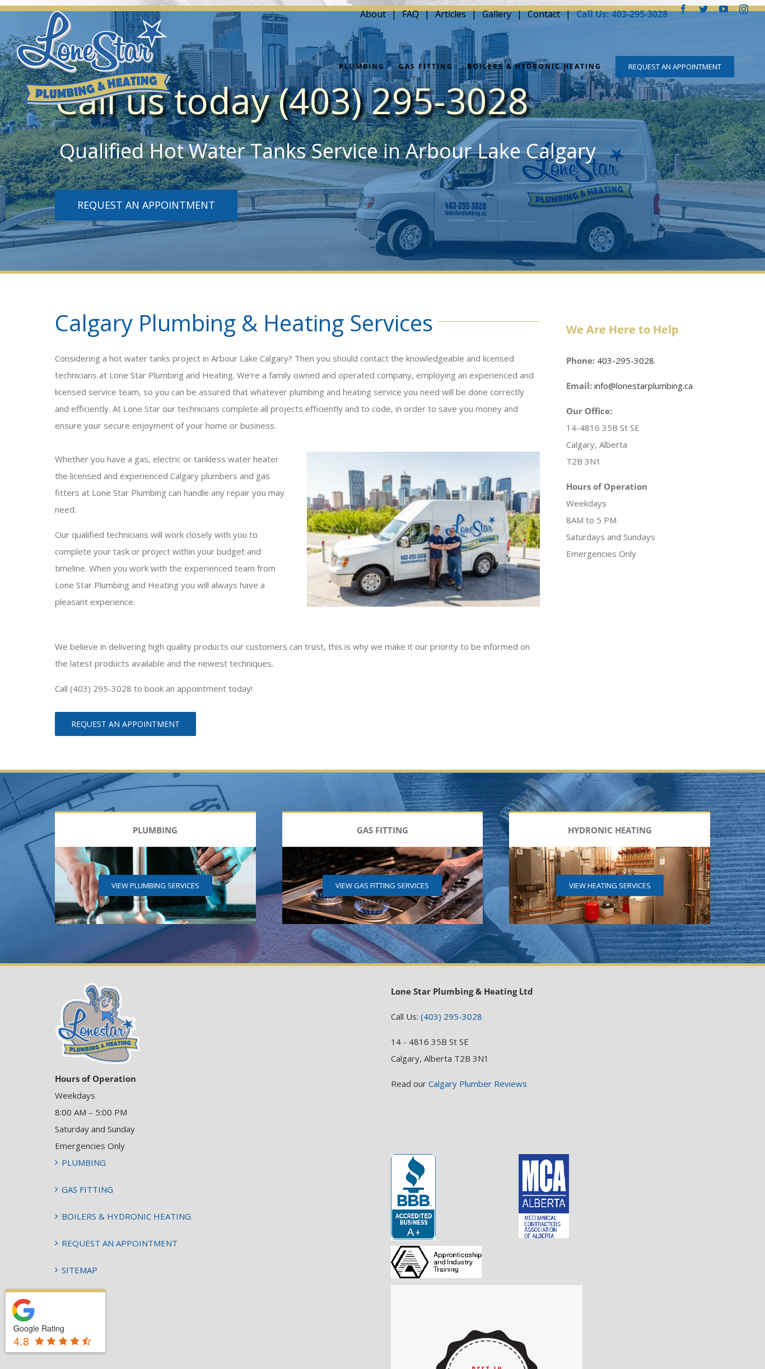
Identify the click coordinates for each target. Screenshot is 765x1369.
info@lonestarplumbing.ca (643, 385)
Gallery (496, 14)
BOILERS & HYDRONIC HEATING (126, 1216)
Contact (544, 14)
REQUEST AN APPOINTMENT (120, 1243)
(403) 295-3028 (451, 1016)
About (373, 14)
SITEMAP (79, 1270)
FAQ (410, 14)
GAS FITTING (87, 1189)
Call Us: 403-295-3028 (622, 14)
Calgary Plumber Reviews (477, 1083)
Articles (450, 14)
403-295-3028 (625, 360)
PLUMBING (84, 1162)
